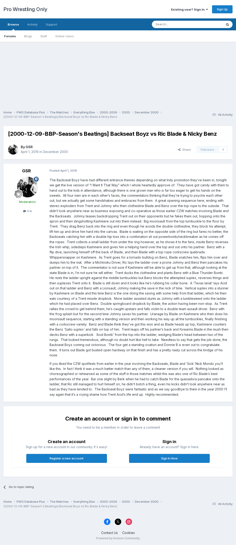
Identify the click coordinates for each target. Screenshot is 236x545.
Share (185, 149)
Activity (32, 24)
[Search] (227, 24)
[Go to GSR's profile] (13, 149)
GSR (29, 147)
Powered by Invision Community (118, 538)
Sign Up (222, 9)
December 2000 (55, 152)
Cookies (128, 533)
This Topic (209, 24)
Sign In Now (169, 458)
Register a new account (66, 458)
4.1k (29, 211)
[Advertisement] (118, 74)
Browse (13, 24)
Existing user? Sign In (188, 9)
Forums (10, 36)
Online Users (64, 36)
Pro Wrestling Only (25, 9)
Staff (43, 36)
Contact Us (109, 533)
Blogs (28, 36)
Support (51, 24)
